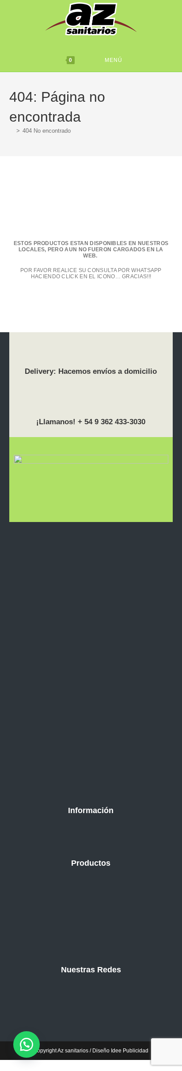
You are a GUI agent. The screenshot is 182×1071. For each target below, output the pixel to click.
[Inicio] (11, 130)
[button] (26, 1044)
